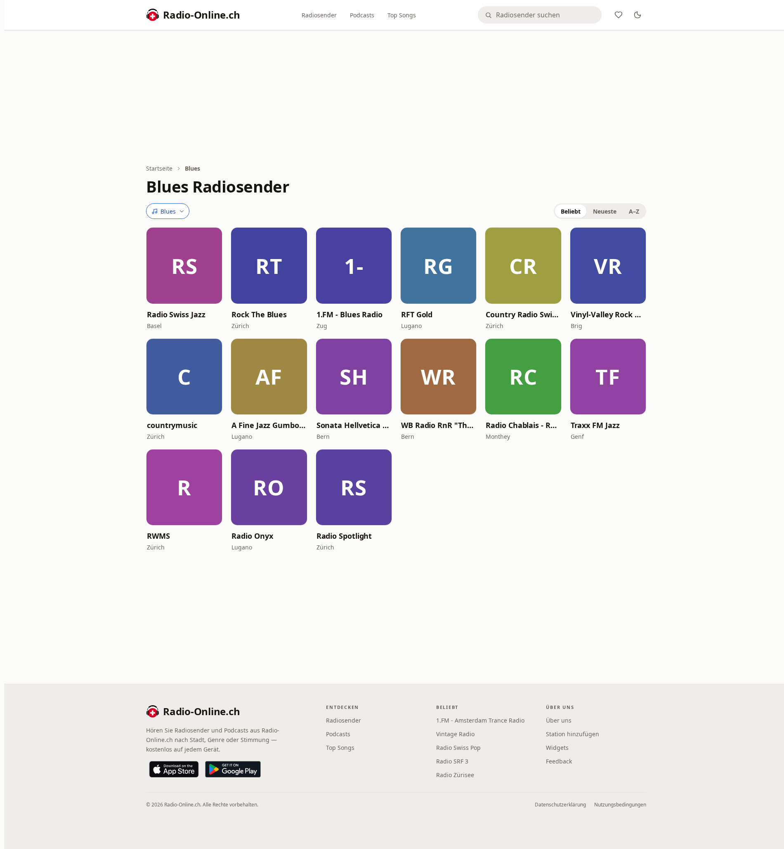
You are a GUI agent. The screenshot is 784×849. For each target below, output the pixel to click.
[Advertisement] (396, 98)
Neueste (604, 211)
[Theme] (637, 15)
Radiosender (319, 15)
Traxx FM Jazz (595, 425)
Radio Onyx (252, 536)
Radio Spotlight (344, 536)
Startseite (159, 168)
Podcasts (362, 15)
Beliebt (571, 211)
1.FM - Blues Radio (349, 314)
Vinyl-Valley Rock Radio (608, 314)
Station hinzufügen (572, 734)
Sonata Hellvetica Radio (353, 425)
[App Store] (174, 769)
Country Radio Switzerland (523, 314)
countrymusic (172, 425)
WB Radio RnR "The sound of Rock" (438, 425)
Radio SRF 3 (452, 761)
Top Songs (401, 15)
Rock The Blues (259, 314)
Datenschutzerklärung (560, 804)
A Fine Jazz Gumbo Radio (268, 425)
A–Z (634, 211)
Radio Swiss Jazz (176, 314)
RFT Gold (416, 314)
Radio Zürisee (455, 775)
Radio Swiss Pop (458, 747)
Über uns (558, 720)
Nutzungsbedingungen (620, 804)
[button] (184, 265)
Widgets (557, 747)
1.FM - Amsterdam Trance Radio (480, 720)
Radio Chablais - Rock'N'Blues (523, 425)
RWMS (158, 536)
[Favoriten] (618, 15)
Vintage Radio (455, 734)
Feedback (559, 761)
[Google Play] (233, 769)
